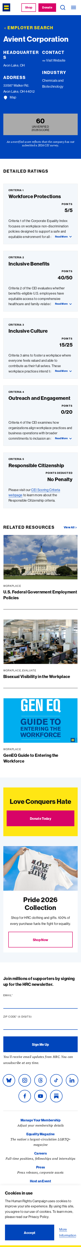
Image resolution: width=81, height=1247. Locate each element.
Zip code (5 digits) (25, 1016)
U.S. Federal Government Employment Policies (40, 594)
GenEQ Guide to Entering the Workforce (30, 758)
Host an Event (40, 1181)
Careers (40, 1153)
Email (16, 995)
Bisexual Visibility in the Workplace (36, 676)
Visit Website (55, 60)
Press (40, 1167)
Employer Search (30, 27)
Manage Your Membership (40, 1120)
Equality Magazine (40, 1134)
